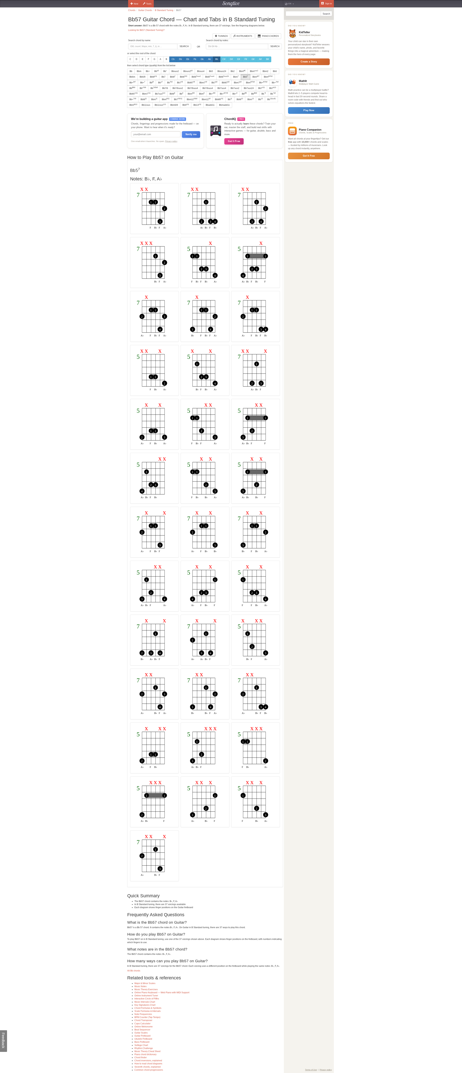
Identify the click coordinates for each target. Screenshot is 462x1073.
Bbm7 (203, 82)
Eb (187, 59)
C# (224, 59)
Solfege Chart (141, 1045)
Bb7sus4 (221, 88)
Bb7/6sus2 (178, 88)
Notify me (191, 134)
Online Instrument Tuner (146, 995)
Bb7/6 (165, 88)
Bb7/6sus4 (193, 88)
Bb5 (211, 71)
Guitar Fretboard (142, 1036)
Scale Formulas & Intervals (147, 1011)
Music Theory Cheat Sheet (147, 1051)
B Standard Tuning (164, 10)
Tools (148, 4)
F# (246, 59)
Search (184, 46)
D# (231, 59)
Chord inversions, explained (148, 1060)
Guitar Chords (145, 10)
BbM (153, 76)
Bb (216, 59)
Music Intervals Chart (144, 1002)
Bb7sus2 (235, 88)
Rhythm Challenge (143, 1048)
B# (267, 59)
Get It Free (234, 141)
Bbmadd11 (224, 105)
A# (260, 59)
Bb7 (163, 77)
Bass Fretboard (141, 1042)
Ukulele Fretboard (143, 1039)
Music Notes (140, 986)
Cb (173, 59)
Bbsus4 (200, 71)
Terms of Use (311, 1070)
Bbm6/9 (174, 105)
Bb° (165, 71)
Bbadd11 (210, 105)
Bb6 (275, 71)
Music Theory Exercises (146, 989)
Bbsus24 (221, 71)
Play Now (308, 110)
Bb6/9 (142, 77)
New (136, 4)
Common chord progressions (148, 1070)
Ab (209, 59)
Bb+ (148, 71)
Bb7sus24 (249, 88)
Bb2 (233, 71)
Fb (195, 59)
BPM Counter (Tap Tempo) (147, 1017)
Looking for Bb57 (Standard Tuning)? (146, 30)
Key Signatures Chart (144, 1005)
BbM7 (191, 82)
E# (238, 59)
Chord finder (140, 1057)
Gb (202, 59)
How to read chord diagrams (148, 1063)
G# (253, 59)
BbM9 (219, 99)
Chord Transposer (143, 1020)
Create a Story (309, 61)
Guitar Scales (141, 1033)
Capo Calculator (142, 1023)
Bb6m (132, 77)
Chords (131, 10)
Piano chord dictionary (145, 1054)
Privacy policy (171, 141)
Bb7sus (160, 93)
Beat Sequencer (142, 1029)
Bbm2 (265, 71)
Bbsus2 (175, 71)
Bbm (139, 71)
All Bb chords (133, 970)
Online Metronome (143, 1026)
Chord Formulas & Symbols (147, 1008)
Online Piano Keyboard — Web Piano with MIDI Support (161, 992)
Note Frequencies (143, 1014)
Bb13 (197, 105)
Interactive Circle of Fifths (146, 998)
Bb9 (185, 105)
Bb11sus (146, 105)
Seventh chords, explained (147, 1067)
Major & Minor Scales (144, 983)
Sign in (328, 3)
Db (180, 59)
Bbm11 (192, 99)
